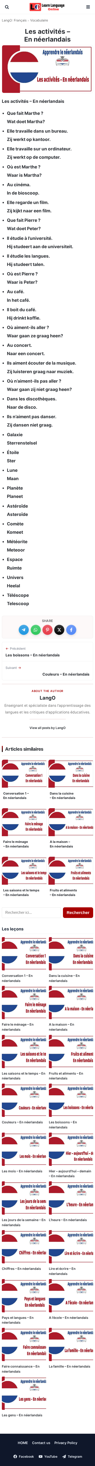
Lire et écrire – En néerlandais (62, 1271)
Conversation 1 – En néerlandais (16, 796)
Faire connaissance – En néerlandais (21, 1368)
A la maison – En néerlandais (61, 844)
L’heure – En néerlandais (68, 1220)
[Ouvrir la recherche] (7, 7)
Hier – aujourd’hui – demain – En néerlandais (70, 1173)
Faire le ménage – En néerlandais (16, 844)
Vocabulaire (39, 20)
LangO (48, 698)
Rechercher (78, 912)
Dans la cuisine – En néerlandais (62, 796)
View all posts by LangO (48, 728)
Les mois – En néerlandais (22, 1171)
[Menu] (88, 7)
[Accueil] (47, 7)
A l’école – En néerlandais (68, 1318)
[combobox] (31, 912)
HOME (23, 1443)
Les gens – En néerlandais (22, 1415)
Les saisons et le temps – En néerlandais (21, 892)
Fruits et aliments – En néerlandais (63, 892)
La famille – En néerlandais (69, 1366)
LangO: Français (14, 20)
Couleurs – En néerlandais (22, 1122)
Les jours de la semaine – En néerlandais (24, 1222)
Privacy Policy (65, 1443)
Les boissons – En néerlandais (63, 1124)
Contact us (41, 1443)
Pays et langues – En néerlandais (18, 1320)
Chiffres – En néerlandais (21, 1269)
